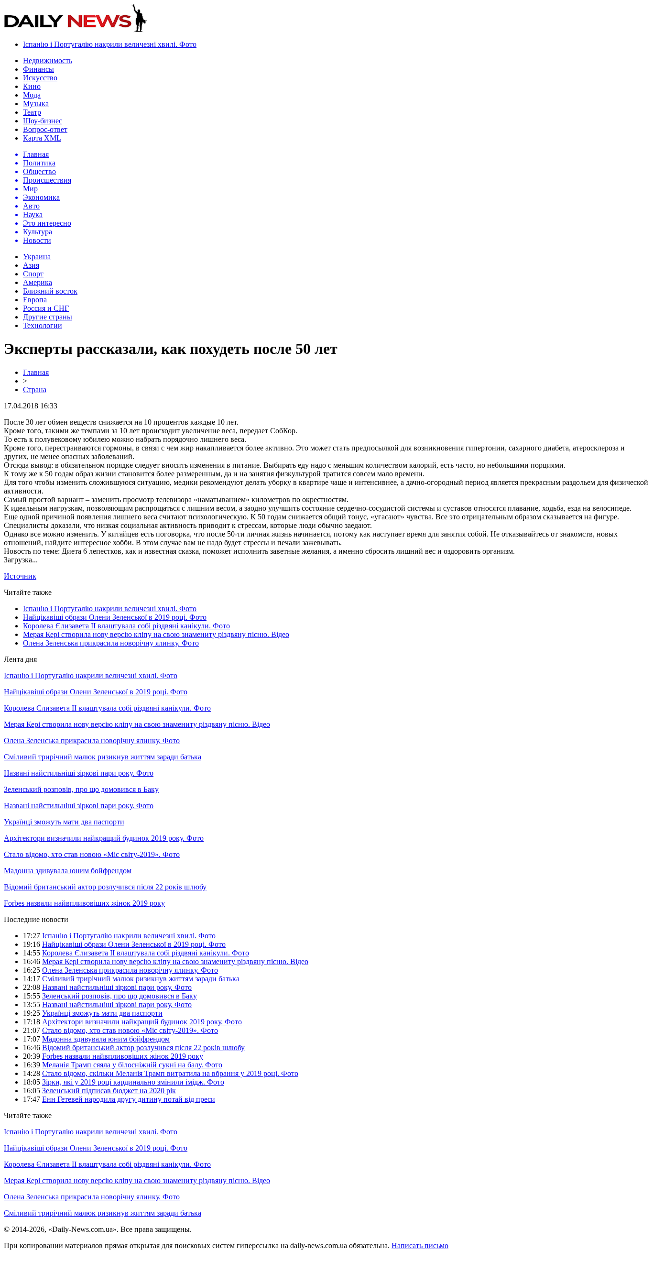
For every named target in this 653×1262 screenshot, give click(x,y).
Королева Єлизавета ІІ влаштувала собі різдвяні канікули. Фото (126, 626)
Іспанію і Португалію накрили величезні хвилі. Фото (109, 44)
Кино (32, 86)
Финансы (38, 69)
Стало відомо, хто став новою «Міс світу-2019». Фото (92, 854)
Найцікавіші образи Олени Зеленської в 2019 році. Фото (115, 617)
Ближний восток (50, 291)
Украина (37, 256)
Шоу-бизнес (42, 121)
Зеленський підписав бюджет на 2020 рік (109, 1090)
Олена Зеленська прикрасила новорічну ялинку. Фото (111, 643)
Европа (35, 300)
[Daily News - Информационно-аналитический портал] (75, 30)
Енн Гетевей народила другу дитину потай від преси (128, 1099)
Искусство (40, 78)
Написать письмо (420, 1245)
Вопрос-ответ (45, 129)
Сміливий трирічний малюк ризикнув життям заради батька (102, 757)
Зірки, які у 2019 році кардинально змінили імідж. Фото (133, 1082)
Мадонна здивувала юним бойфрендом (67, 871)
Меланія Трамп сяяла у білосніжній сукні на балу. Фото (132, 1065)
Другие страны (47, 317)
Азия (31, 265)
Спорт (33, 274)
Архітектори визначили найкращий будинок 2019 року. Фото (104, 838)
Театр (32, 112)
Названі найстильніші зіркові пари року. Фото (78, 773)
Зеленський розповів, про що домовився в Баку (81, 789)
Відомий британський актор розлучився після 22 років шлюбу (105, 887)
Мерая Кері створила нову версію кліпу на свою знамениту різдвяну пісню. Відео (156, 634)
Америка (37, 282)
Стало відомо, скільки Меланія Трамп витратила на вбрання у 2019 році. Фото (170, 1073)
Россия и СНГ (46, 308)
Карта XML (42, 138)
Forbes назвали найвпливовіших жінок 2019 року (84, 903)
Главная (36, 372)
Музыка (36, 103)
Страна (34, 389)
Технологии (42, 325)
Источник (20, 576)
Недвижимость (47, 60)
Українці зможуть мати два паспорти (64, 822)
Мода (32, 95)
